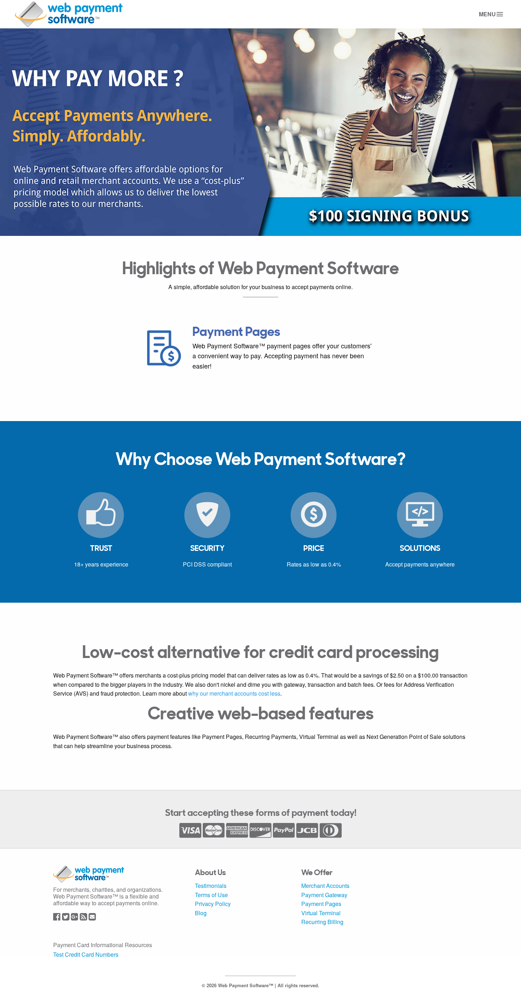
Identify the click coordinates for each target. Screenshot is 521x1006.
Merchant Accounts (325, 885)
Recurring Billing (322, 922)
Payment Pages (321, 904)
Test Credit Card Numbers (85, 954)
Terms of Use (211, 895)
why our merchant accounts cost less (234, 693)
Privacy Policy (213, 904)
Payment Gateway (324, 895)
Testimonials (210, 885)
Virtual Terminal (321, 913)
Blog (201, 913)
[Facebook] (57, 917)
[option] (260, 348)
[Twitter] (65, 917)
